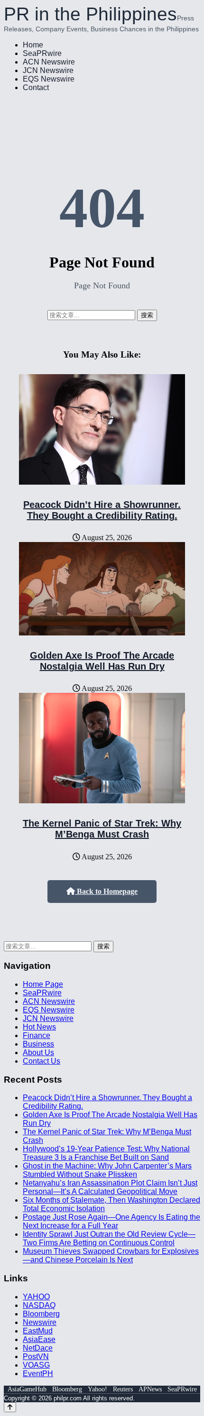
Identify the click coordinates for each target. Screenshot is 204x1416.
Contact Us (41, 1061)
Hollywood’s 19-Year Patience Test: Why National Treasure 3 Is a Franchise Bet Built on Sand (106, 1153)
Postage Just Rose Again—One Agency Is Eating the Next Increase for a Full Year (111, 1221)
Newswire (39, 1322)
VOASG (36, 1365)
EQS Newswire (48, 79)
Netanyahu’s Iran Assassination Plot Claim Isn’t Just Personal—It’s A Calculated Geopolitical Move (110, 1187)
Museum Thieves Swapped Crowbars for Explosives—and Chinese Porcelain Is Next (111, 1255)
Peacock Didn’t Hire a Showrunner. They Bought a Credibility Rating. (102, 510)
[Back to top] (10, 1407)
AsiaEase (39, 1339)
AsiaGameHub (27, 1389)
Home (33, 45)
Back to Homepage (106, 891)
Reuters (123, 1389)
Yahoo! (97, 1389)
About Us (38, 1052)
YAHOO (36, 1297)
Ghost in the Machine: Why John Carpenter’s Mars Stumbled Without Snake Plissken (107, 1170)
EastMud (38, 1331)
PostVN (36, 1356)
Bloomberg (41, 1314)
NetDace (38, 1348)
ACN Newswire (49, 62)
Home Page (43, 984)
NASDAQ (39, 1305)
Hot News (39, 1027)
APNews (150, 1389)
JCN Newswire (48, 70)
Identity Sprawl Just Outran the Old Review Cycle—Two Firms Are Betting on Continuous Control (109, 1238)
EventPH (38, 1374)
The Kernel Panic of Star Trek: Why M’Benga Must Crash (102, 828)
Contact (36, 87)
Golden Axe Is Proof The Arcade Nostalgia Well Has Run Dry (102, 660)
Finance (36, 1035)
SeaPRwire (42, 53)
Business (38, 1044)
